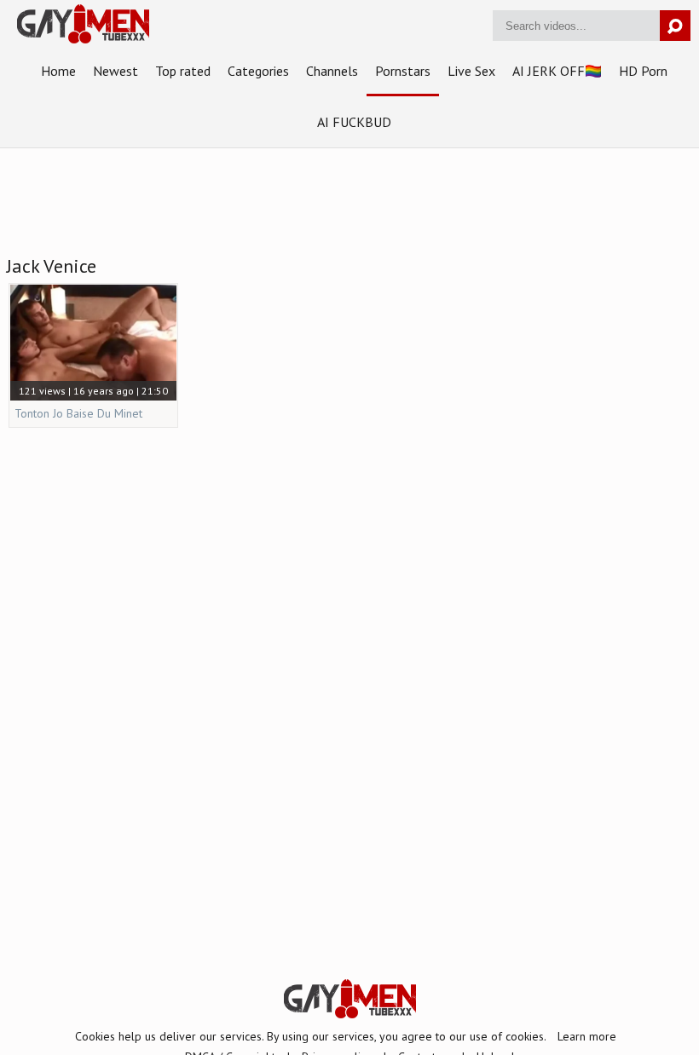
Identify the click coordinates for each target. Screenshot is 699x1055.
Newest (115, 70)
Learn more (586, 1036)
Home (58, 70)
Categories (258, 70)
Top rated (183, 70)
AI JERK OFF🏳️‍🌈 (557, 70)
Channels (332, 70)
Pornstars (402, 70)
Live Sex (471, 70)
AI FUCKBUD (354, 121)
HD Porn (643, 70)
